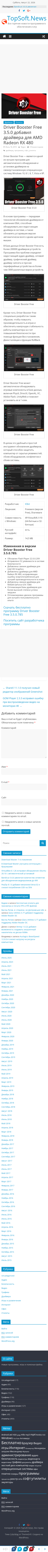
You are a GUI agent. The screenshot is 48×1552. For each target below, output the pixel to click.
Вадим (4, 903)
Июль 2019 (6, 1065)
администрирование (16, 1455)
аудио (35, 1455)
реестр (14, 1478)
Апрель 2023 (7, 962)
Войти (4, 1328)
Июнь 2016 (6, 1218)
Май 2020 (5, 1024)
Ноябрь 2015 (7, 1247)
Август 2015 (6, 1256)
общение (38, 1466)
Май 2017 (5, 1173)
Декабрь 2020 (7, 995)
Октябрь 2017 (7, 1152)
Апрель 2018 (7, 1127)
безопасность (9, 1458)
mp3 (28, 1434)
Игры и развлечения (11, 1300)
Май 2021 (5, 974)
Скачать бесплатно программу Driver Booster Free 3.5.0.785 (21, 610)
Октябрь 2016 (7, 1202)
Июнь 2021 (6, 970)
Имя (4, 766)
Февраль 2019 (7, 1086)
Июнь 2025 (6, 957)
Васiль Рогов (7, 919)
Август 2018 (6, 1111)
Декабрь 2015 (7, 1243)
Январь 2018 (7, 1140)
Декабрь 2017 (7, 1144)
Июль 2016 (6, 1214)
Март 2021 (6, 982)
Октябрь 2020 (7, 1003)
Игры (5, 1448)
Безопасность (7, 1284)
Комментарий (8, 727)
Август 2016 (6, 1210)
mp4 (32, 1434)
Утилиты (19, 122)
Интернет (6, 1304)
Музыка (26, 1451)
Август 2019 (6, 1061)
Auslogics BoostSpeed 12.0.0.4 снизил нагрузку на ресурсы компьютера (20, 939)
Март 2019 (6, 1082)
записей (7, 1332)
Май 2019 (5, 1073)
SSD (43, 1435)
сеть (20, 1479)
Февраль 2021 (7, 986)
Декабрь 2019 (7, 1044)
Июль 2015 (6, 1260)
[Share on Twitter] (19, 1549)
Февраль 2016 (7, 1235)
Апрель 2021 (7, 978)
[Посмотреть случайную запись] (44, 36)
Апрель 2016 (7, 1227)
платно (5, 1473)
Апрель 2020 (7, 1028)
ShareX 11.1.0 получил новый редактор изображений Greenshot (22, 689)
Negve (23, 147)
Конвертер (29, 1448)
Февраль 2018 (7, 1136)
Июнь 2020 (6, 1020)
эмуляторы (7, 1482)
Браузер (27, 1443)
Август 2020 (6, 1011)
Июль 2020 (6, 1015)
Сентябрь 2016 (8, 1206)
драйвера (9, 150)
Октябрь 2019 (7, 1053)
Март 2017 (6, 1181)
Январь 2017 (7, 1189)
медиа (31, 1465)
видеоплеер (6, 1462)
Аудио (4, 1280)
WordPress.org (8, 1341)
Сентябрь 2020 (8, 1007)
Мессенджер (16, 1451)
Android (5, 1434)
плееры (14, 1473)
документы (26, 1462)
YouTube (16, 1438)
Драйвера (9, 122)
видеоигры (22, 1459)
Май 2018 (5, 1123)
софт (26, 150)
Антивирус (25, 1438)
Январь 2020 (7, 1040)
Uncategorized (7, 1275)
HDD (15, 1435)
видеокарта (34, 1458)
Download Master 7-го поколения (16, 859)
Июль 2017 (6, 1165)
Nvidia (39, 1434)
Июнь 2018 (6, 1119)
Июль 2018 (6, 1115)
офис (35, 1469)
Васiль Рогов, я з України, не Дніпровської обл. (23, 910)
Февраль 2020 (7, 1036)
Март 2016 (6, 1231)
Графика (5, 1292)
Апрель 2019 (7, 1078)
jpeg (18, 1435)
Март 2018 (6, 1131)
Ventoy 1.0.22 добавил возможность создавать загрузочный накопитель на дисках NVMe (18, 929)
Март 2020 (6, 1032)
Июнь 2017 (6, 1169)
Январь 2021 (7, 991)
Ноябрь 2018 (7, 1098)
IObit (27, 504)
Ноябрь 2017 (7, 1148)
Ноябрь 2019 (7, 1049)
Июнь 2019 (6, 1069)
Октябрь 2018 (7, 1102)
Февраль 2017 (7, 1185)
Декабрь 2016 (7, 1194)
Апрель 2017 (7, 1177)
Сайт (3, 797)
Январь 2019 (7, 1090)
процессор (5, 1479)
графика (16, 1462)
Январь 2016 (7, 1239)
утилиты (32, 150)
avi (10, 1434)
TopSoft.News (27, 18)
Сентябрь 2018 (8, 1107)
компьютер (22, 1465)
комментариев (10, 1337)
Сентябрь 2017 (8, 1156)
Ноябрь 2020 (7, 999)
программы (18, 150)
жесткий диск (8, 1465)
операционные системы (17, 1469)
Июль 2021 (6, 966)
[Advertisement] (24, 68)
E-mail (5, 782)
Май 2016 (5, 1223)
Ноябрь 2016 (7, 1198)
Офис (3, 1309)
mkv (23, 1434)
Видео (4, 1288)
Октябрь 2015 (7, 1252)
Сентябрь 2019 (8, 1057)
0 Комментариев (36, 147)
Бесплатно (11, 1442)
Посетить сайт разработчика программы (23, 622)
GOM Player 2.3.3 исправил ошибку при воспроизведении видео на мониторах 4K (23, 702)
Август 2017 (6, 1160)
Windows (7, 1438)
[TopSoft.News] (4, 36)
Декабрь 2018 (7, 1094)
